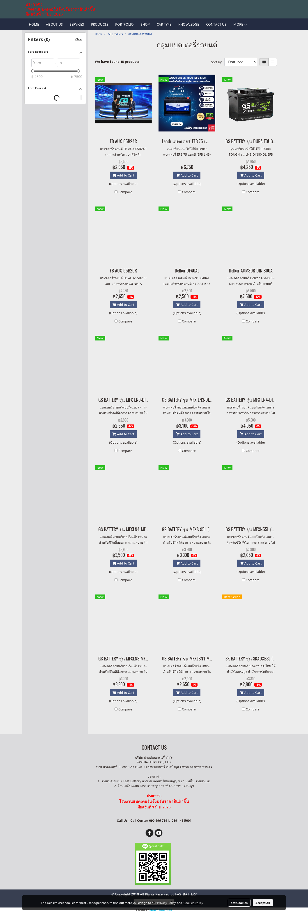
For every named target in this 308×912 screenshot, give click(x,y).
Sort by (217, 62)
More (238, 24)
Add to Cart (125, 175)
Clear (78, 39)
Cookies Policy (193, 903)
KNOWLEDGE (188, 24)
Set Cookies (239, 903)
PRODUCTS (99, 24)
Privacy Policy (166, 903)
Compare (125, 192)
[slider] (32, 71)
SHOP (145, 24)
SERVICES (77, 24)
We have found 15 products (117, 61)
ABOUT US (54, 24)
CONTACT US (216, 24)
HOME (34, 24)
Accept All (262, 903)
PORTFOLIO (124, 24)
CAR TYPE (164, 24)
